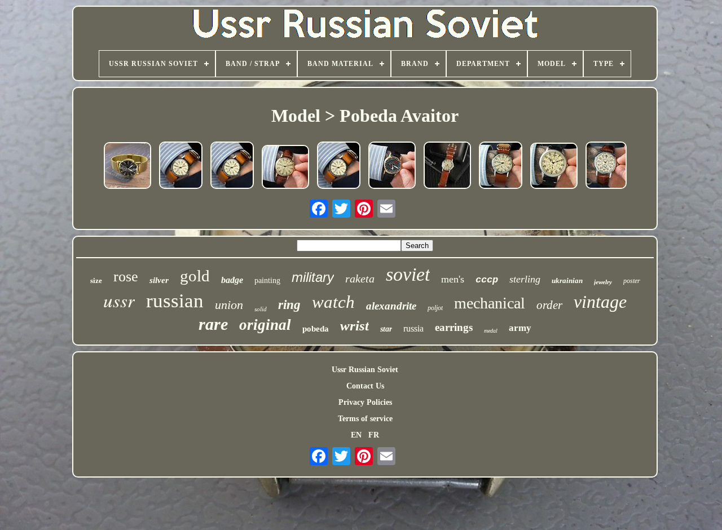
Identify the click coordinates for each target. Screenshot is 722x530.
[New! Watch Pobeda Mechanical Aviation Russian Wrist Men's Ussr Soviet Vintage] (285, 168)
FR (373, 435)
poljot (435, 308)
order (549, 305)
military (313, 277)
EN (356, 435)
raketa (360, 278)
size (96, 280)
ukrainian (567, 280)
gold (195, 276)
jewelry (603, 282)
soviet (408, 274)
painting (267, 280)
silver (159, 280)
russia (413, 328)
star (386, 329)
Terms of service (365, 418)
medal (491, 331)
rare (213, 324)
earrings (454, 327)
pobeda (315, 328)
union (229, 305)
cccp (487, 280)
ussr (119, 300)
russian (175, 301)
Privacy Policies (365, 402)
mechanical (489, 303)
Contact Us (365, 386)
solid (260, 309)
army (520, 328)
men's (452, 279)
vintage (600, 302)
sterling (524, 279)
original (265, 324)
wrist (354, 325)
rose (125, 276)
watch (333, 302)
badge (232, 280)
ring (289, 305)
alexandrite (391, 306)
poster (631, 281)
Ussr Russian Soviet (365, 369)
